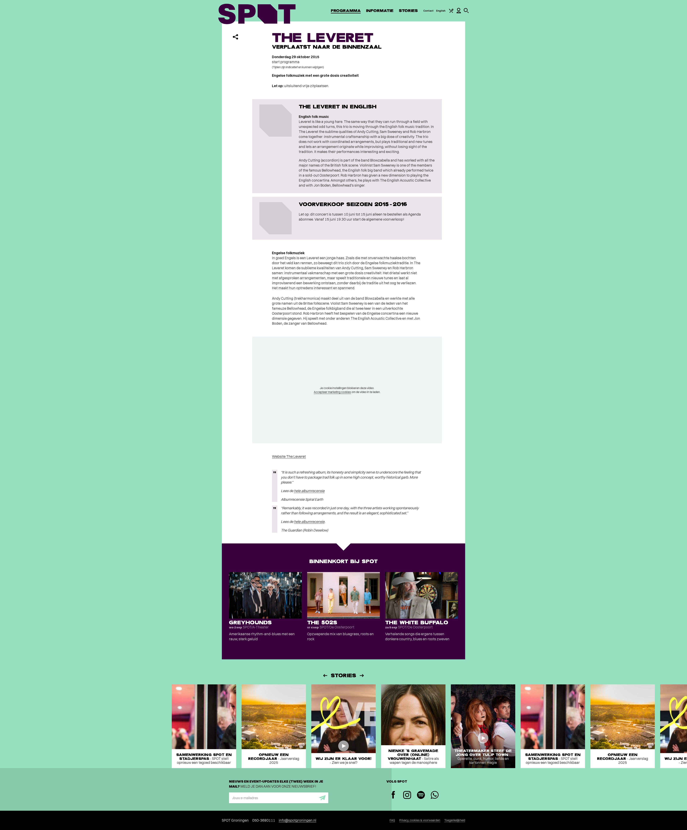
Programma (346, 10)
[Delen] (235, 37)
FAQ (392, 820)
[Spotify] (421, 795)
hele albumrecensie (309, 491)
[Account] (458, 12)
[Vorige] (325, 675)
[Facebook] (393, 795)
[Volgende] (362, 675)
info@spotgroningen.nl (297, 820)
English (440, 10)
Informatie (379, 10)
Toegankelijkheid (454, 820)
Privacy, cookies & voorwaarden (419, 820)
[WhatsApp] (435, 795)
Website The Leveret (289, 456)
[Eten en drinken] (451, 12)
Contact (428, 10)
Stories (408, 10)
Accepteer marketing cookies (332, 392)
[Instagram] (407, 795)
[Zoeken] (466, 12)
